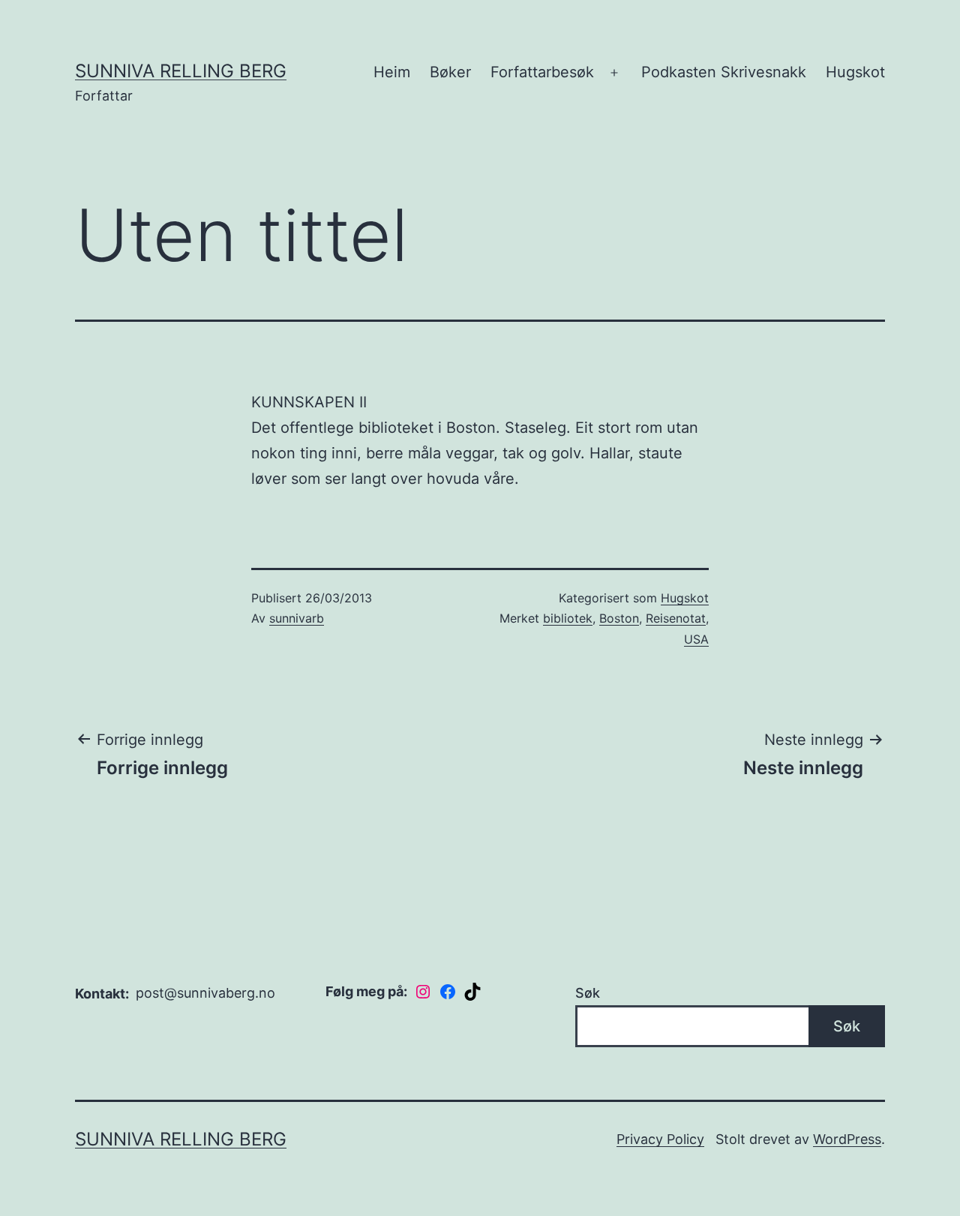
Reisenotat (676, 618)
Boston (619, 618)
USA (696, 639)
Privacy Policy (660, 1139)
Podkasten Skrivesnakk (723, 72)
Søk (587, 993)
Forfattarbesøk (542, 72)
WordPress (847, 1139)
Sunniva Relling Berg (180, 71)
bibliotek (567, 618)
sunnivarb (296, 618)
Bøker (450, 72)
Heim (392, 72)
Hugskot (855, 72)
